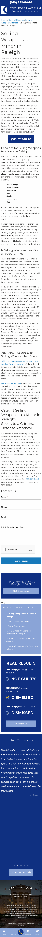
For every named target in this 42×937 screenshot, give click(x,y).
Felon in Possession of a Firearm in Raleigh (22, 647)
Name (4, 497)
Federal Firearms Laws (11, 383)
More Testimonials (21, 872)
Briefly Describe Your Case (12, 527)
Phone (4, 507)
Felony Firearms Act (16, 626)
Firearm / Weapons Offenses (21, 608)
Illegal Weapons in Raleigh (19, 621)
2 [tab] (18, 865)
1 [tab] (14, 865)
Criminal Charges (16, 20)
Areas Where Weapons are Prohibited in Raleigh (18, 632)
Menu (4, 934)
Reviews (28, 934)
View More (21, 723)
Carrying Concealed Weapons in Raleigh (21, 640)
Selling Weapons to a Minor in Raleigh (21, 615)
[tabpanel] (21, 771)
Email (4, 517)
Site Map (21, 925)
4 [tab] (24, 865)
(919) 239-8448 (21, 139)
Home (4, 20)
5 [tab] (28, 865)
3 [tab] (21, 865)
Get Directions (21, 591)
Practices (13, 934)
